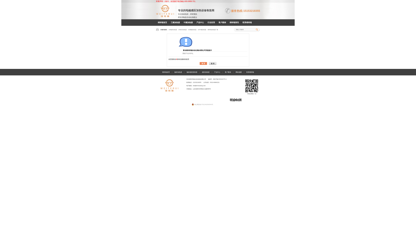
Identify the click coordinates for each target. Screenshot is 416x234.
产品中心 (200, 22)
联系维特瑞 (247, 22)
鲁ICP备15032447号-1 (220, 79)
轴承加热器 (178, 72)
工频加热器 (175, 22)
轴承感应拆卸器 (192, 72)
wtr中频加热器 (202, 29)
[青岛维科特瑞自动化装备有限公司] (165, 16)
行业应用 (211, 22)
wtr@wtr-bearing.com (199, 85)
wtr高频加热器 (192, 29)
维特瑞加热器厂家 (213, 29)
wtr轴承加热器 (173, 29)
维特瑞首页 (162, 22)
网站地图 (239, 72)
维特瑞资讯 (234, 22)
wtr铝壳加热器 (182, 29)
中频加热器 (188, 22)
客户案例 (222, 22)
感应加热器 (206, 72)
